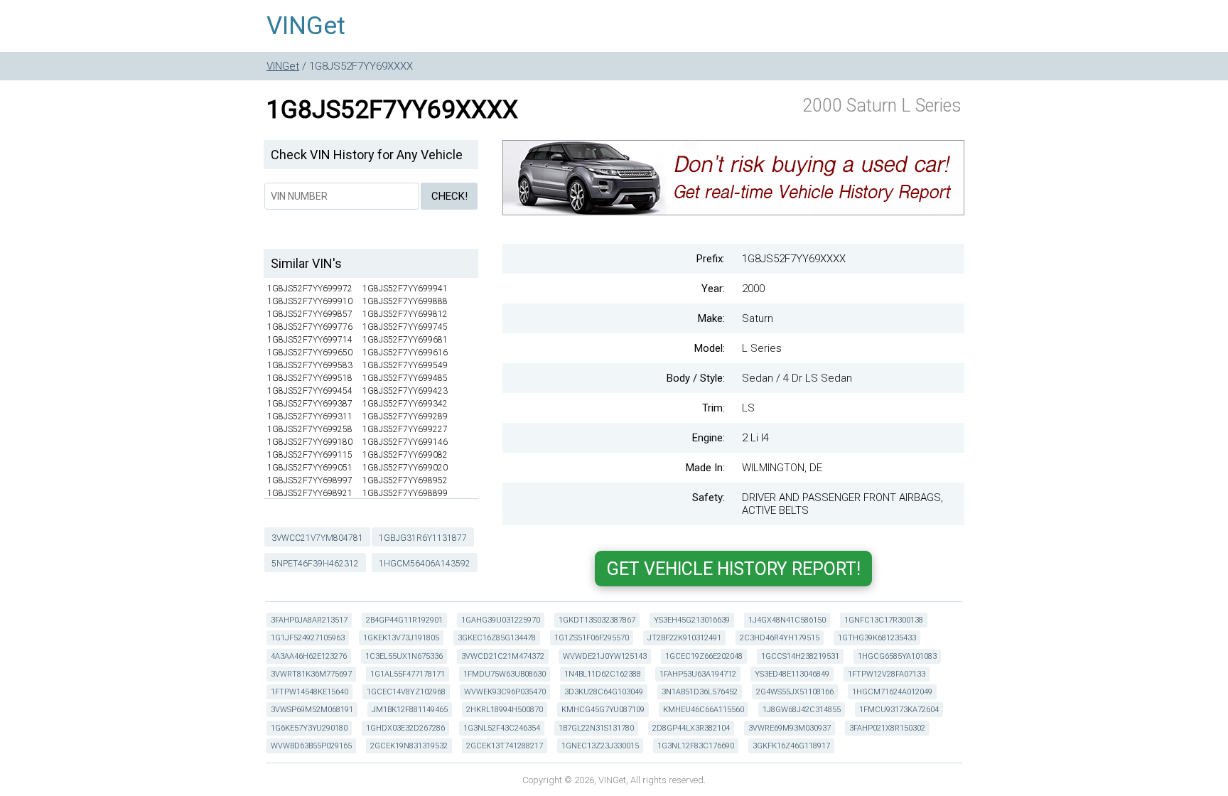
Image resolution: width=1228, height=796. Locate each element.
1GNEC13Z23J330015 (600, 746)
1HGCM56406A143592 (424, 564)
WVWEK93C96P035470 (505, 691)
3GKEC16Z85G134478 (497, 637)
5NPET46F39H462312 (315, 564)
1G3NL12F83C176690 (695, 746)
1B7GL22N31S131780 (596, 728)
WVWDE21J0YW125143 (605, 656)
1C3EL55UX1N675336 (404, 656)
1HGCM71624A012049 (892, 691)
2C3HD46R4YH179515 (779, 637)
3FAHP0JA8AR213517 (309, 620)
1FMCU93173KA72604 (899, 709)
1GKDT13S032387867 (597, 620)
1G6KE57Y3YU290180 (309, 728)
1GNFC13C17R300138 (883, 620)
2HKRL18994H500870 (504, 709)
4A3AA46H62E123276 (309, 656)
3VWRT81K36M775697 (311, 674)
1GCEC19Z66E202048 (704, 656)
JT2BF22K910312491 (684, 637)
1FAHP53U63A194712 (697, 674)
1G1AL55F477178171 (407, 674)
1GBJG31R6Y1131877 (423, 538)
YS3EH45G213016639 (692, 620)
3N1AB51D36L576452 (700, 691)
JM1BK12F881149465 (410, 709)
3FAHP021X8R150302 (887, 728)
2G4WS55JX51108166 (795, 691)
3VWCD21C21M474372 (502, 656)
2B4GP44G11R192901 (404, 620)
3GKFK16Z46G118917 (791, 746)
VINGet (305, 26)
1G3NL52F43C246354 (501, 728)
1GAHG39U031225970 (500, 620)
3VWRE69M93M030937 (789, 728)
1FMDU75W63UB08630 (504, 674)
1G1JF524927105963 (308, 637)
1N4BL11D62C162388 (602, 674)
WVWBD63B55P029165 (311, 746)
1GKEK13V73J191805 (401, 637)
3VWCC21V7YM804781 (317, 538)
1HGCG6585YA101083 (897, 656)
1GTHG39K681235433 (877, 637)
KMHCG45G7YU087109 (603, 709)
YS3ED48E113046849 (792, 674)
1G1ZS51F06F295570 (591, 637)
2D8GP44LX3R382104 (691, 728)
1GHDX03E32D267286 (405, 728)
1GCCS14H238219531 (800, 656)
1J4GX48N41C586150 (787, 620)
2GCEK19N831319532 (409, 746)
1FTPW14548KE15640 (309, 691)
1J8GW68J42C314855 (802, 709)
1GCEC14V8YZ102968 (406, 691)
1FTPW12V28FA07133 (886, 674)
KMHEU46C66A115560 (703, 709)
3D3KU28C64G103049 (603, 691)
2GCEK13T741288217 (504, 746)
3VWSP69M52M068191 (312, 709)
